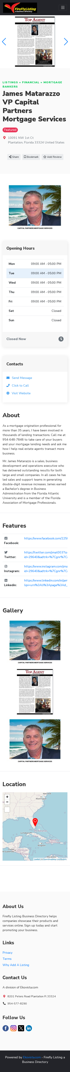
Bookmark (32, 157)
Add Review (54, 157)
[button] (66, 41)
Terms (7, 959)
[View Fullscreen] (7, 809)
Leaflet (37, 859)
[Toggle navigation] (63, 8)
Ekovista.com (32, 1057)
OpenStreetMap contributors (55, 859)
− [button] (7, 802)
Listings (10, 82)
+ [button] (7, 797)
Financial (31, 82)
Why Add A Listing (16, 965)
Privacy (7, 953)
